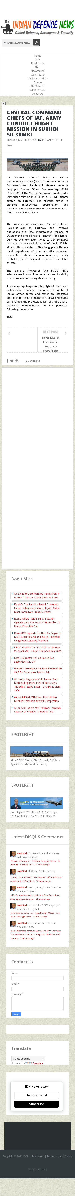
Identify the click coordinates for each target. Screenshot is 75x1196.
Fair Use (41, 1169)
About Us (37, 93)
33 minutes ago (27, 938)
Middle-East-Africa (37, 78)
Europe (38, 82)
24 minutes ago (42, 864)
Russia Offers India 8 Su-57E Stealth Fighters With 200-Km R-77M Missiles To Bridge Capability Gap (37, 622)
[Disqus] (37, 421)
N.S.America (37, 70)
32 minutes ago (40, 916)
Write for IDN (37, 89)
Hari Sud (22, 853)
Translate (37, 1063)
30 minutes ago (43, 881)
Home (37, 55)
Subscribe (36, 1104)
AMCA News (38, 86)
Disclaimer (38, 1156)
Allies (37, 67)
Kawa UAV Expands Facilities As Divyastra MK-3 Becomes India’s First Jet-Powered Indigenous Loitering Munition (37, 636)
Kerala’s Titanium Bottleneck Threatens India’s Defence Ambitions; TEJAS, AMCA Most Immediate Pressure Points (37, 608)
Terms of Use (54, 1156)
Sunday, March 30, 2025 (22, 140)
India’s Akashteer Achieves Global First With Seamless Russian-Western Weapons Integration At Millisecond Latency (35, 934)
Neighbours (37, 63)
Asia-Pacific (37, 74)
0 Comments (33, 360)
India (37, 59)
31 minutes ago (43, 898)
